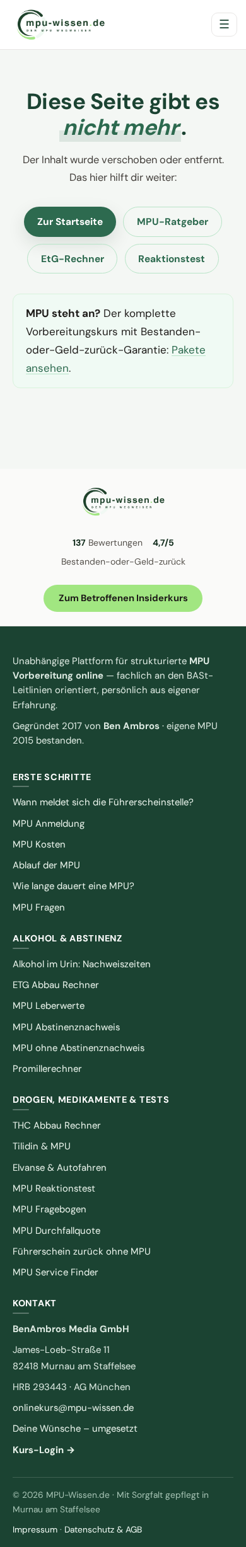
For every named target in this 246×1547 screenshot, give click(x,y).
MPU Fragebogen (49, 1209)
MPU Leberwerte (49, 1005)
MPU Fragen (39, 907)
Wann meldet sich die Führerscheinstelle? (103, 802)
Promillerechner (47, 1068)
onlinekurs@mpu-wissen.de (73, 1407)
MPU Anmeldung (49, 823)
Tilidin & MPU (42, 1146)
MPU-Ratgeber (172, 222)
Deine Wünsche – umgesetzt (75, 1428)
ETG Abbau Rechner (56, 985)
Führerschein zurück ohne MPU (82, 1251)
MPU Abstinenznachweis (66, 1027)
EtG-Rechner (72, 259)
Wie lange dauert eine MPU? (73, 886)
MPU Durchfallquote (56, 1230)
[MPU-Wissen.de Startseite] (60, 24)
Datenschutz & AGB (103, 1529)
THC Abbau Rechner (57, 1125)
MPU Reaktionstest (54, 1188)
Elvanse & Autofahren (60, 1167)
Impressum (35, 1529)
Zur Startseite (70, 222)
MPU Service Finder (55, 1272)
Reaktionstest (171, 259)
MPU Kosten (39, 844)
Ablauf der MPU (46, 865)
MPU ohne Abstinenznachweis (78, 1048)
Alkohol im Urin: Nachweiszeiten (82, 964)
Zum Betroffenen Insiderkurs (123, 598)
